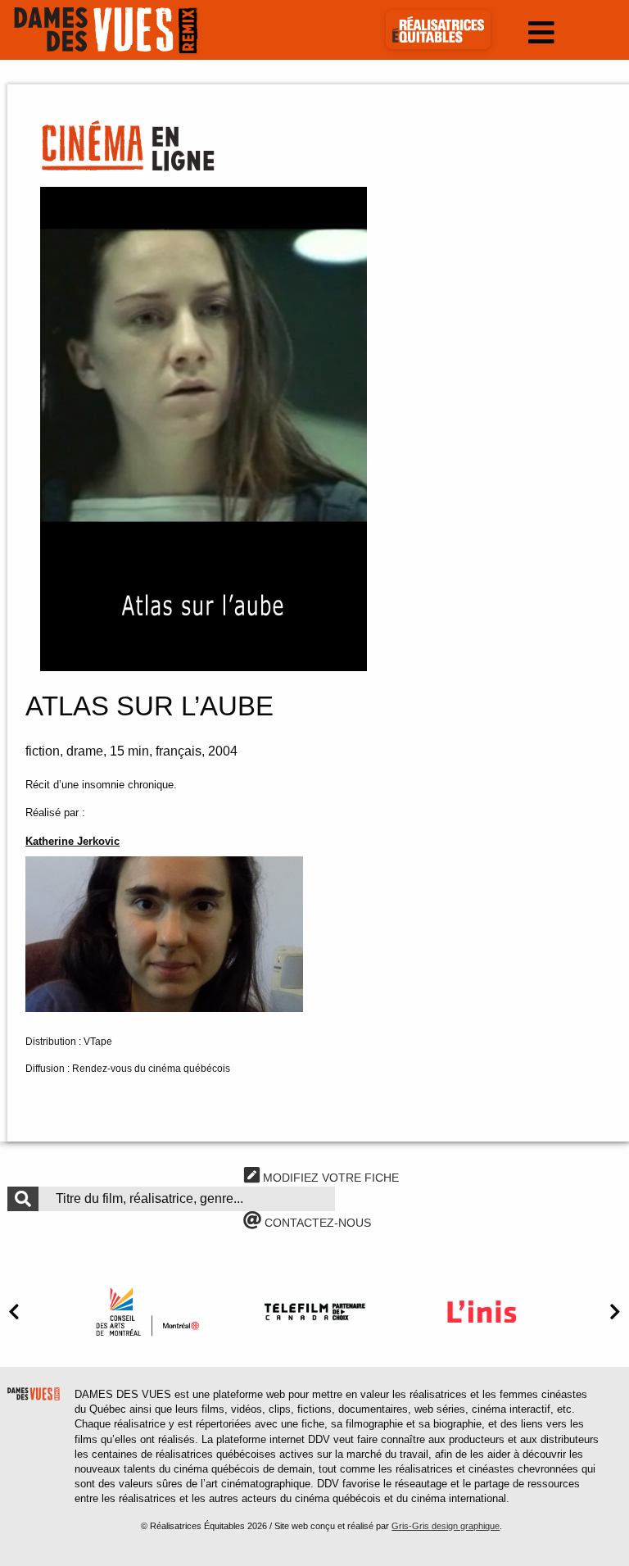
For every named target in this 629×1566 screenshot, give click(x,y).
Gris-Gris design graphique (445, 1526)
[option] (147, 1311)
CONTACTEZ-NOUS (316, 1222)
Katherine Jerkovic (72, 841)
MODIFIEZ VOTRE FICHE (329, 1177)
